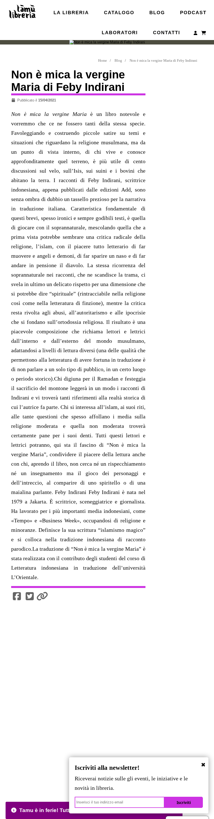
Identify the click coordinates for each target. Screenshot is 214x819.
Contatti (166, 32)
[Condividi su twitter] (30, 596)
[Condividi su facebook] (17, 596)
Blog (157, 12)
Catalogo (119, 12)
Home (102, 60)
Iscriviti (184, 802)
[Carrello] (203, 34)
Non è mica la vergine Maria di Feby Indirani (163, 60)
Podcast (193, 12)
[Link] (42, 596)
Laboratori (120, 32)
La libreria (71, 12)
